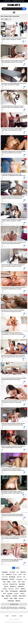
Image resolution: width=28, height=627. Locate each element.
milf (3, 596)
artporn (5, 584)
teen (11, 598)
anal (8, 582)
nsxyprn (22, 584)
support (12, 579)
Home (7, 615)
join (3, 574)
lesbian (5, 588)
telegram (12, 572)
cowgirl (22, 593)
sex (24, 577)
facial (6, 598)
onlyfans (5, 579)
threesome (10, 601)
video (6, 591)
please (14, 581)
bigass (18, 601)
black (15, 574)
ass (18, 572)
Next (17, 567)
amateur (20, 586)
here (24, 574)
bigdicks (21, 598)
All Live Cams (7, 1)
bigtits (8, 596)
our (25, 579)
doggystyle (13, 584)
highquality (19, 579)
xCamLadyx (12, 622)
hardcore (22, 591)
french (23, 588)
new (15, 598)
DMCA (21, 615)
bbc (2, 591)
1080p (19, 581)
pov (4, 582)
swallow (19, 576)
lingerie (14, 596)
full (23, 582)
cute (4, 593)
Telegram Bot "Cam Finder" (18, 1)
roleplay (11, 588)
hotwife (16, 593)
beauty (17, 588)
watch (6, 586)
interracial (14, 591)
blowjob (12, 577)
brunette (13, 586)
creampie (5, 572)
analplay (23, 572)
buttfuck (5, 576)
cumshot (9, 574)
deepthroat (22, 596)
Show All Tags (14, 604)
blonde (10, 593)
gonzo (20, 574)
